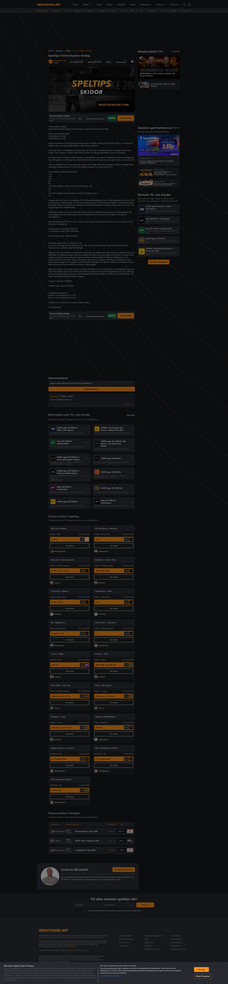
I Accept (201, 969)
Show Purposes (203, 976)
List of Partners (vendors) (110, 976)
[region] (114, 973)
